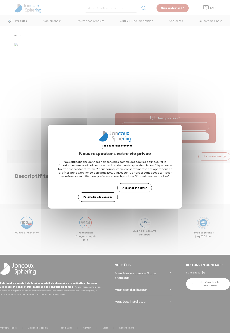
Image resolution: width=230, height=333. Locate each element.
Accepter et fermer (135, 187)
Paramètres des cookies (97, 196)
